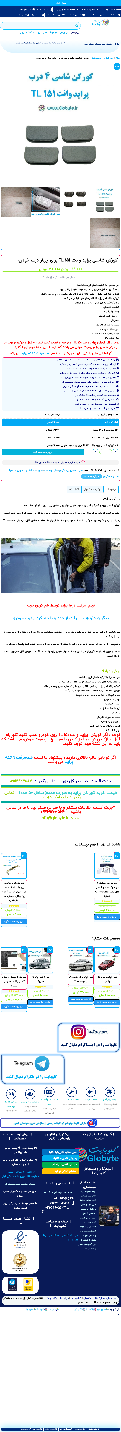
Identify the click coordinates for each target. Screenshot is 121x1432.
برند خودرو (64, 470)
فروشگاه (108, 58)
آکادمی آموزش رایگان (72, 14)
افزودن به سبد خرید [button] (107, 917)
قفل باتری (42, 32)
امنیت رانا (48, 1235)
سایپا (40, 470)
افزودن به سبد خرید (43, 452)
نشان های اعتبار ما (24, 9)
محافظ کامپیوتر (27, 32)
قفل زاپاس (65, 32)
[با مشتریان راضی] (30, 1094)
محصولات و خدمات (109, 9)
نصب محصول (93, 14)
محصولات (96, 58)
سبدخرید (79, 1429)
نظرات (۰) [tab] (74, 489)
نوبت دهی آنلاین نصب (30, 1429)
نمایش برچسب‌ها (91, 476)
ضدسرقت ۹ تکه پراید (35, 353)
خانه (118, 58)
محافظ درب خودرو (26, 470)
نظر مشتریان (51, 14)
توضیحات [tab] (111, 489)
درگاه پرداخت (51, 1298)
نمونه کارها (36, 14)
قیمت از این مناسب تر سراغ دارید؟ (60, 277)
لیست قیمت (112, 14)
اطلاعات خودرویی (64, 9)
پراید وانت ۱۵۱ (51, 470)
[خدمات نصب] (71, 1092)
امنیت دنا (73, 1239)
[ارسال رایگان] (110, 1092)
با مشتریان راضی (30, 1102)
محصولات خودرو (111, 476)
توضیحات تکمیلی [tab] (92, 489)
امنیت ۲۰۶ (73, 1235)
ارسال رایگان (109, 1099)
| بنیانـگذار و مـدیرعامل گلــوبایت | (98, 1171)
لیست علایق (50, 1429)
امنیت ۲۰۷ (60, 1235)
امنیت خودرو (76, 470)
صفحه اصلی (92, 1429)
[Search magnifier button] (77, 26)
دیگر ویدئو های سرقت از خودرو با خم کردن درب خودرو (60, 618)
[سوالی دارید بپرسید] (11, 1094)
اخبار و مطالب (86, 9)
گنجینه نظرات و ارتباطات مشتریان (101, 1298)
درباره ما (64, 1298)
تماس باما (76, 1298)
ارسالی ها (22, 14)
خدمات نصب (72, 1099)
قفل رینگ (53, 32)
